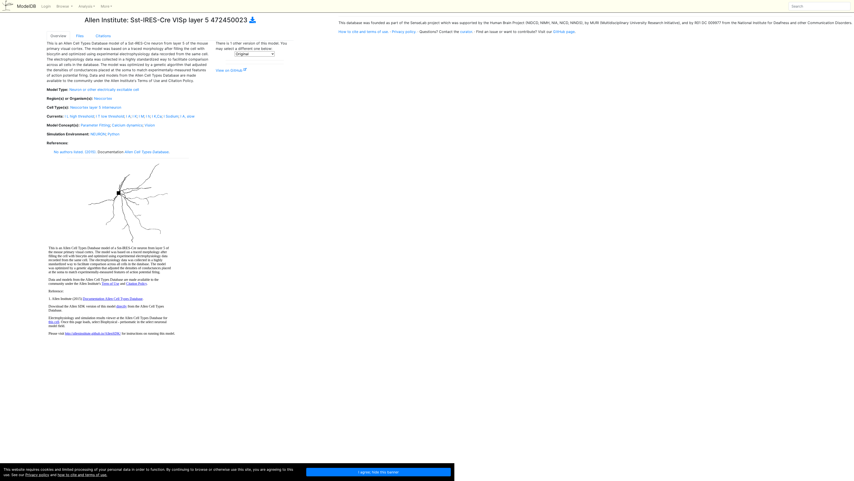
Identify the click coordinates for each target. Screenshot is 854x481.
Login (46, 6)
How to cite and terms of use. (363, 31)
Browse (63, 6)
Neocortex (103, 98)
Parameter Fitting (95, 125)
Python (113, 134)
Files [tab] (80, 36)
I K (135, 116)
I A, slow (187, 116)
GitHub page (564, 31)
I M (141, 116)
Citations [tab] (103, 36)
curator (466, 31)
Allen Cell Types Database (147, 152)
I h (148, 116)
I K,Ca (157, 116)
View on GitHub (230, 70)
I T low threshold (110, 116)
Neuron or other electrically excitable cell (104, 89)
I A (128, 116)
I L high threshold (79, 116)
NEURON (98, 134)
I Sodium (171, 116)
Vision (150, 125)
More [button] (105, 6)
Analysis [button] (85, 6)
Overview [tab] (58, 36)
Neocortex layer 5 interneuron (95, 107)
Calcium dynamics (127, 125)
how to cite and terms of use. (82, 475)
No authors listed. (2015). (75, 152)
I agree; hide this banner (378, 472)
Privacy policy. (404, 31)
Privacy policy (37, 475)
